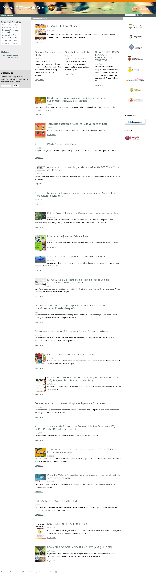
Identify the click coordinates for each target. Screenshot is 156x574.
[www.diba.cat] (132, 142)
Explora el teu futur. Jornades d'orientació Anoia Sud (10, 30)
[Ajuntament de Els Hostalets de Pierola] (135, 51)
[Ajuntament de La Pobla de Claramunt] (135, 62)
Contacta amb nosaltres (11, 43)
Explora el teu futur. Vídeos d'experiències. (10, 36)
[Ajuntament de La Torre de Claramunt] (136, 73)
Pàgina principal (7, 15)
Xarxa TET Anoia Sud (10, 25)
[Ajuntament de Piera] (135, 93)
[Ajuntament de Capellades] (135, 40)
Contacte (4, 572)
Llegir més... (39, 42)
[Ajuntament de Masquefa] (135, 82)
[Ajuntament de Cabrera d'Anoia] (135, 30)
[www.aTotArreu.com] (134, 124)
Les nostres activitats (11, 57)
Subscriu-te (7, 73)
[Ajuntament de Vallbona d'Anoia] (136, 103)
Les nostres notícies (10, 55)
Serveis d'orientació (9, 40)
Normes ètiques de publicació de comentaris (38, 572)
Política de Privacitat (15, 572)
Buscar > (140, 15)
